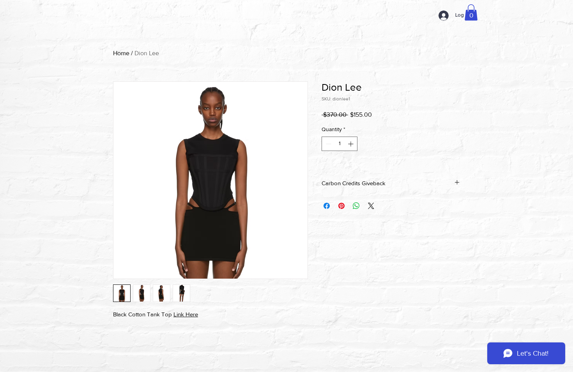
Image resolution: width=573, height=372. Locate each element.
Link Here (185, 314)
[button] (471, 12)
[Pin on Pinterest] (341, 206)
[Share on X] (371, 206)
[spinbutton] (339, 144)
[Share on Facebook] (326, 206)
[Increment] (351, 144)
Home (121, 53)
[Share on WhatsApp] (356, 206)
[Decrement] (327, 144)
